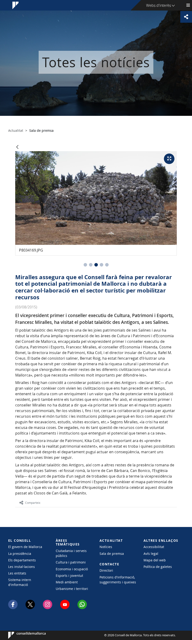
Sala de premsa (112, 553)
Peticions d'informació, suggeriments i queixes (118, 579)
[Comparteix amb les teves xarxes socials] (186, 17)
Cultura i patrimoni (71, 562)
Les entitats (17, 573)
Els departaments (22, 560)
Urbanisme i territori (72, 588)
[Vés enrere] (17, 147)
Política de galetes (158, 566)
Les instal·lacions (21, 566)
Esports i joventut (69, 575)
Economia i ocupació (72, 569)
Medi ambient (67, 582)
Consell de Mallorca (22, 635)
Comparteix (32, 503)
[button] (85, 265)
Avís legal (151, 553)
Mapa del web (155, 560)
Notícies (106, 547)
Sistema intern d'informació (19, 582)
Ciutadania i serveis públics (71, 553)
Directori (106, 570)
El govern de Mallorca (25, 547)
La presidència (19, 553)
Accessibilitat (154, 547)
